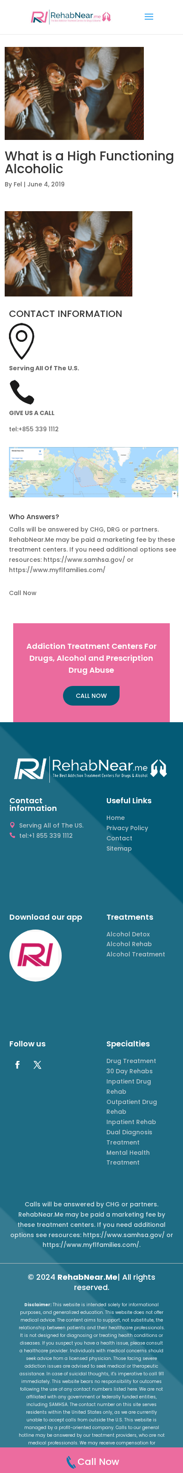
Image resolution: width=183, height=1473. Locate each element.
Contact (119, 838)
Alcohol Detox (128, 934)
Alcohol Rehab (129, 944)
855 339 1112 (40, 429)
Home (115, 817)
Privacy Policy (127, 828)
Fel (18, 184)
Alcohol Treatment (135, 954)
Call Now (23, 593)
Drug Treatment (131, 1061)
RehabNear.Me (87, 1277)
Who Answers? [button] (34, 518)
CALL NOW (91, 695)
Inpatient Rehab (131, 1122)
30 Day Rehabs (129, 1071)
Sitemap (119, 848)
